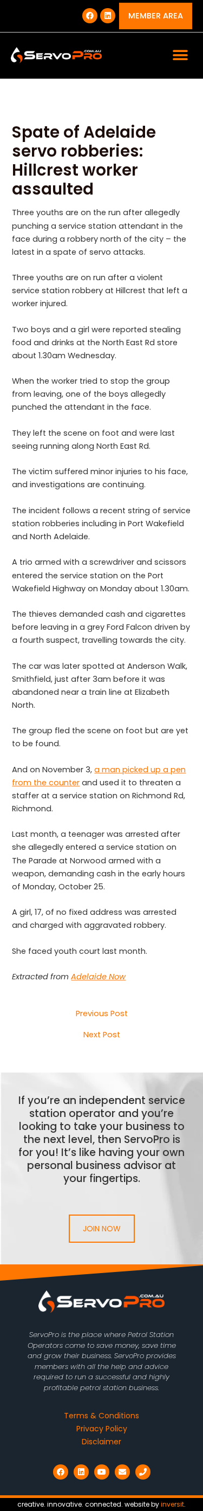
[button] (180, 55)
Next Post (101, 1035)
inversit (172, 1504)
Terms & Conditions (101, 1415)
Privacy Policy (101, 1428)
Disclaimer (101, 1441)
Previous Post (102, 1014)
